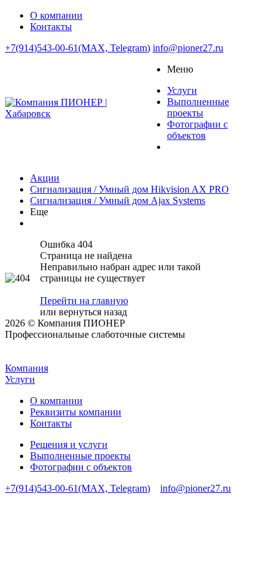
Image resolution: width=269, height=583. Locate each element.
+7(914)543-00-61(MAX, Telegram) (77, 48)
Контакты (51, 423)
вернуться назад (93, 312)
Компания (26, 368)
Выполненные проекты (80, 455)
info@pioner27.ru (188, 48)
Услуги (20, 379)
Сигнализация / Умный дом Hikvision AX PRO (129, 189)
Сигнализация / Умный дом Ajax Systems (117, 200)
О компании (56, 400)
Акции (44, 178)
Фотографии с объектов (81, 467)
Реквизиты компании (75, 412)
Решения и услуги (69, 444)
